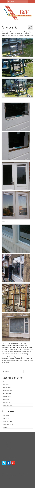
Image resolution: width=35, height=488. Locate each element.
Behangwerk (7, 396)
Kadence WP (5, 484)
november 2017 (8, 421)
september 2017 (8, 424)
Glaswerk (6, 399)
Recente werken (8, 382)
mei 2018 (6, 418)
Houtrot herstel (7, 390)
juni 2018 (6, 415)
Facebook (6, 384)
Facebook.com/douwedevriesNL (11, 452)
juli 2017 (5, 427)
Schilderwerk (7, 387)
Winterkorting (7, 393)
